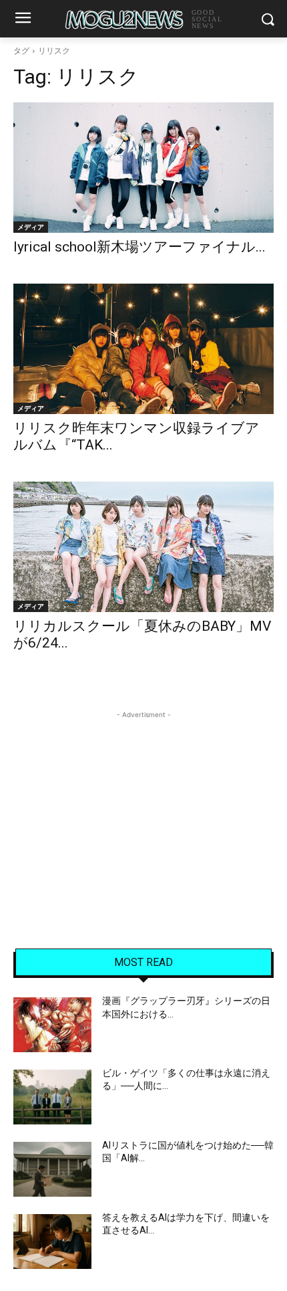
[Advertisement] (143, 805)
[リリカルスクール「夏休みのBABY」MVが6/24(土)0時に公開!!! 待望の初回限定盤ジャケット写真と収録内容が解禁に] (143, 547)
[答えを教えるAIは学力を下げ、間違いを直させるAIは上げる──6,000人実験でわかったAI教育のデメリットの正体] (52, 1241)
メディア (30, 226)
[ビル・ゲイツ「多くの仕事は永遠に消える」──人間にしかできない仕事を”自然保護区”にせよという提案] (52, 1097)
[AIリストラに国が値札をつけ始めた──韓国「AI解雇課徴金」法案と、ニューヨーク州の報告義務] (52, 1169)
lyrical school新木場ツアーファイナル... (139, 247)
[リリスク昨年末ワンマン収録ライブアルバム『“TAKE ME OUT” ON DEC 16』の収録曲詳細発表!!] (143, 349)
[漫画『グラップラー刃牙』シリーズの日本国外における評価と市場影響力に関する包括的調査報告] (52, 1024)
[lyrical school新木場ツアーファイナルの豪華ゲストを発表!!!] (143, 167)
